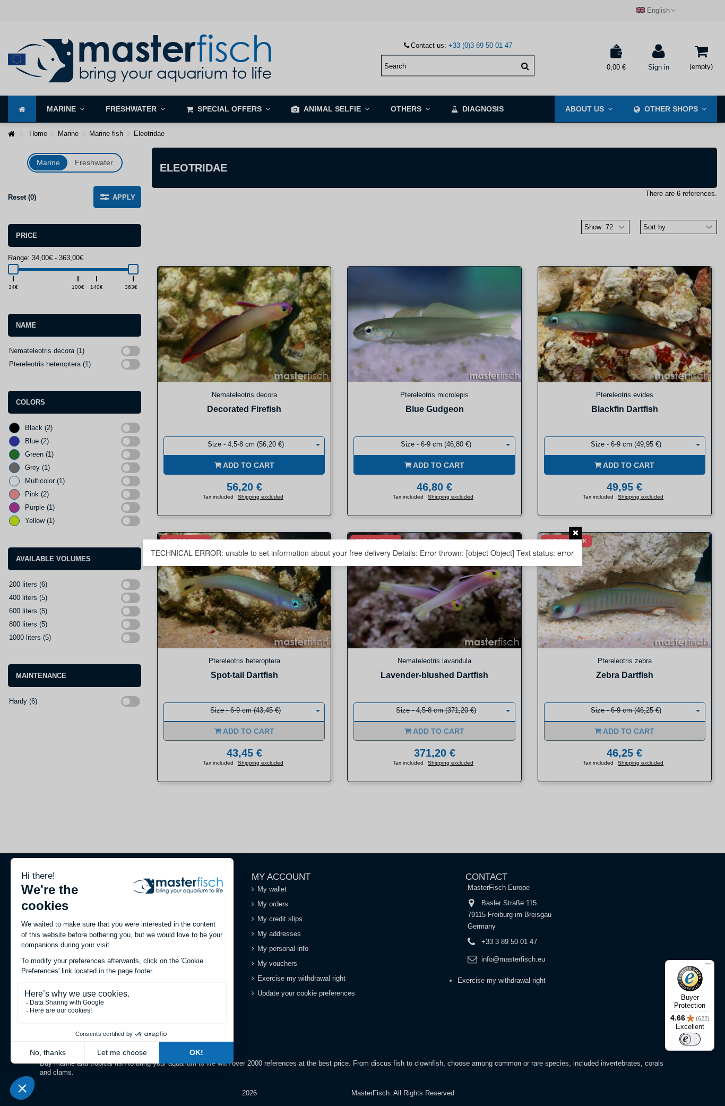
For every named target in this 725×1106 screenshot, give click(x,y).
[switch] (690, 1039)
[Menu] (708, 966)
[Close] (575, 533)
